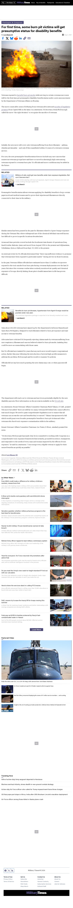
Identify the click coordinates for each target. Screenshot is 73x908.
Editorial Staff (41, 886)
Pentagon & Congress (12, 22)
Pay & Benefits (40, 2)
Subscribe (24, 879)
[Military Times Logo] (23, 3)
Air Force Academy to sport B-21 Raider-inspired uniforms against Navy (33, 686)
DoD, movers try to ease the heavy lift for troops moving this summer (22, 601)
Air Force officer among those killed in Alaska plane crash (22, 799)
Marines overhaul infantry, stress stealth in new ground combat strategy (27, 784)
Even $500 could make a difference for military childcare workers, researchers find (21, 482)
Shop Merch (24, 886)
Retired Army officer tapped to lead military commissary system (24, 541)
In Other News (7, 478)
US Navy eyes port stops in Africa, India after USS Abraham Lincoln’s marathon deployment (34, 794)
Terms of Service (9, 881)
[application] (36, 660)
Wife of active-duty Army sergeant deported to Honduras (21, 779)
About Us (57, 879)
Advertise (40, 879)
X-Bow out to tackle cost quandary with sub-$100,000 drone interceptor (23, 497)
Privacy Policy (8, 879)
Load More (36, 629)
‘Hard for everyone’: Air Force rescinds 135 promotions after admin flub (22, 556)
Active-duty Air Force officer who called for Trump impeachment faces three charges (32, 789)
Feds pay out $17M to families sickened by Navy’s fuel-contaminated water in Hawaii (20, 616)
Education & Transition (63, 2)
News (33, 2)
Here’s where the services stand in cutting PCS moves (20, 585)
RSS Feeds (24, 884)
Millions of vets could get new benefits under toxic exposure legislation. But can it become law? (42, 176)
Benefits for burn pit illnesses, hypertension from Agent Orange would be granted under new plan (41, 311)
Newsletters (24, 881)
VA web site (59, 401)
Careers (56, 881)
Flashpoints (50, 2)
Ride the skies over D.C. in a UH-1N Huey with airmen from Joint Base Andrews (26, 681)
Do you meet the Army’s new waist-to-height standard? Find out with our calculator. (24, 571)
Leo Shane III (8, 35)
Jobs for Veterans (59, 884)
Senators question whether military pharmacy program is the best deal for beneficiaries (23, 512)
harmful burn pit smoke (26, 95)
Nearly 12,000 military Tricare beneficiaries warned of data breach (22, 527)
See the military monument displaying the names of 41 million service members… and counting (40, 695)
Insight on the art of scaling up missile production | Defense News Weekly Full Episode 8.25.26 (39, 705)
